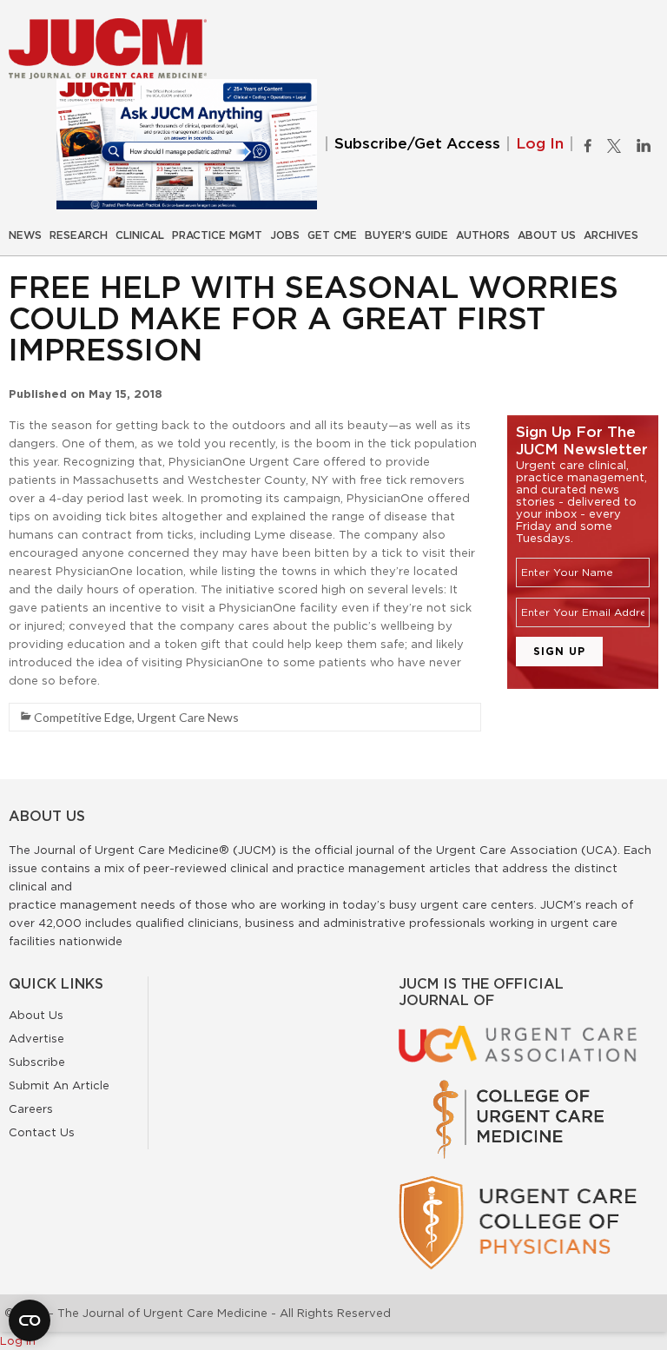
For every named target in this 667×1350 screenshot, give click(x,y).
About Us (547, 235)
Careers (31, 1108)
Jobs (285, 235)
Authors (483, 235)
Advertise (36, 1038)
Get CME (332, 235)
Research (79, 235)
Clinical (140, 235)
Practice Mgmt (217, 235)
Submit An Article (59, 1085)
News (25, 235)
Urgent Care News (188, 717)
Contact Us (42, 1132)
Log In (540, 143)
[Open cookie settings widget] (29, 1320)
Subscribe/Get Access (417, 143)
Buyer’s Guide (406, 235)
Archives (611, 235)
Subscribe (37, 1062)
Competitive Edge (83, 717)
